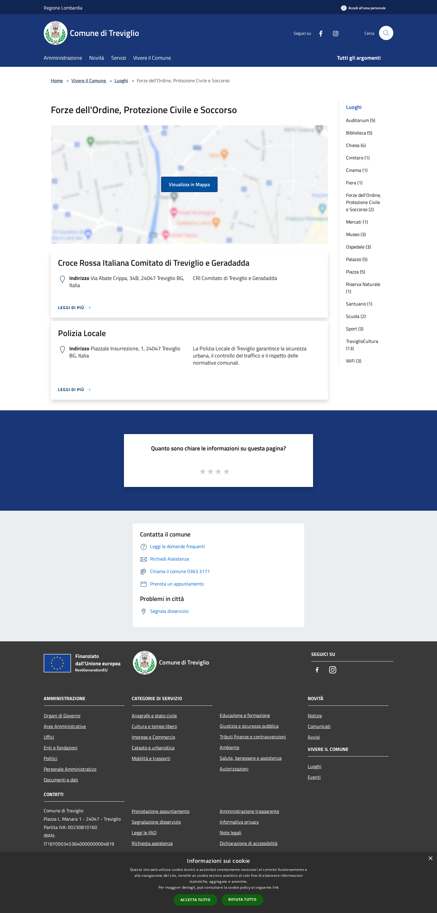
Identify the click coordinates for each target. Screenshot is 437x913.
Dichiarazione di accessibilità (248, 843)
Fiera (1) (354, 182)
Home (57, 80)
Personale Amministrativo (70, 769)
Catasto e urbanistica (153, 747)
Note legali (230, 832)
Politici (50, 758)
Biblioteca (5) (359, 132)
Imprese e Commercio (153, 736)
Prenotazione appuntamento (160, 811)
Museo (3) (356, 234)
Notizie (315, 715)
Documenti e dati (61, 779)
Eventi (314, 777)
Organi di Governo (62, 715)
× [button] (430, 858)
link (276, 887)
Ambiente (229, 747)
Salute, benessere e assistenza (251, 758)
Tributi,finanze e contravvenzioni (253, 736)
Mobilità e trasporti (151, 758)
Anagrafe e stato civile (154, 715)
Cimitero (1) (358, 157)
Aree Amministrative (65, 726)
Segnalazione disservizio (156, 821)
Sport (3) (354, 328)
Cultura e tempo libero (154, 726)
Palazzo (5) (356, 259)
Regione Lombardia (63, 7)
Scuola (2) (356, 316)
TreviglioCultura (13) (362, 345)
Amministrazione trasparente (249, 811)
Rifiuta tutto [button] (242, 899)
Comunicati (319, 726)
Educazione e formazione (245, 715)
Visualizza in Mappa (189, 184)
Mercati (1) (357, 221)
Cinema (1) (356, 170)
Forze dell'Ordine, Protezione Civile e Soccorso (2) (363, 202)
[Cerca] (386, 33)
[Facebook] (318, 33)
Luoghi (121, 80)
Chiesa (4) (356, 145)
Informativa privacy (239, 821)
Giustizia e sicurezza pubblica (249, 726)
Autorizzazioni (234, 768)
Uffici (49, 736)
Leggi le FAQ (144, 832)
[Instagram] (333, 33)
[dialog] (218, 882)
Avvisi (314, 736)
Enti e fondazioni (61, 747)
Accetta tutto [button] (195, 899)
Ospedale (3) (358, 246)
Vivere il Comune (89, 80)
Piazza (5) (355, 271)
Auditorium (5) (360, 120)
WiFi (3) (353, 360)
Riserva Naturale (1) (363, 288)
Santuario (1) (359, 303)
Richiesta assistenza (152, 843)
